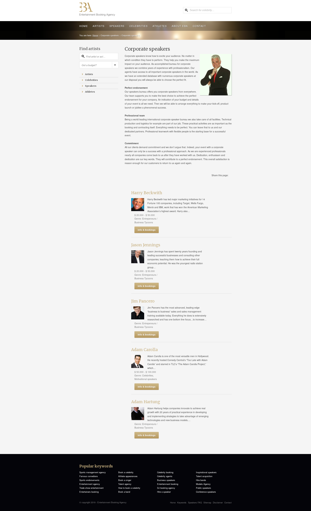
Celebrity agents (164, 476)
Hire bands (201, 480)
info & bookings (147, 229)
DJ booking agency (166, 487)
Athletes (160, 26)
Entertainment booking (167, 484)
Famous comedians (88, 476)
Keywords (181, 502)
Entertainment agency (89, 484)
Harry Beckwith (146, 192)
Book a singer (124, 480)
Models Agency (203, 484)
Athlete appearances (128, 476)
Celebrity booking (165, 472)
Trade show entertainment (91, 487)
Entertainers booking (89, 491)
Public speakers (203, 487)
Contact (199, 26)
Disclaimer (218, 502)
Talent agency (124, 484)
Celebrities (138, 26)
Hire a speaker (164, 491)
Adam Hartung (145, 401)
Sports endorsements (89, 480)
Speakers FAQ (195, 502)
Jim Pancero (143, 301)
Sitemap (207, 502)
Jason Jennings (145, 244)
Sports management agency (92, 472)
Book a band (124, 491)
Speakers (117, 26)
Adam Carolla (144, 349)
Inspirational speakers (206, 472)
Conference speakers (206, 491)
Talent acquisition (204, 476)
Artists (99, 26)
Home (83, 26)
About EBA (180, 26)
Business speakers (166, 480)
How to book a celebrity (129, 487)
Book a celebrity (125, 472)
